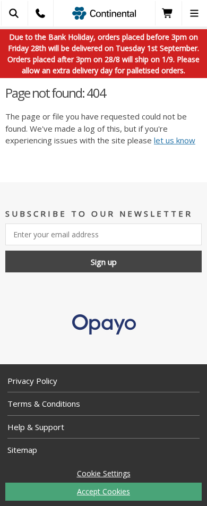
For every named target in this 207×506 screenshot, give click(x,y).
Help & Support (35, 427)
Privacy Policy (32, 380)
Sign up (104, 261)
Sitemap (22, 449)
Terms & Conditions (43, 403)
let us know (174, 140)
